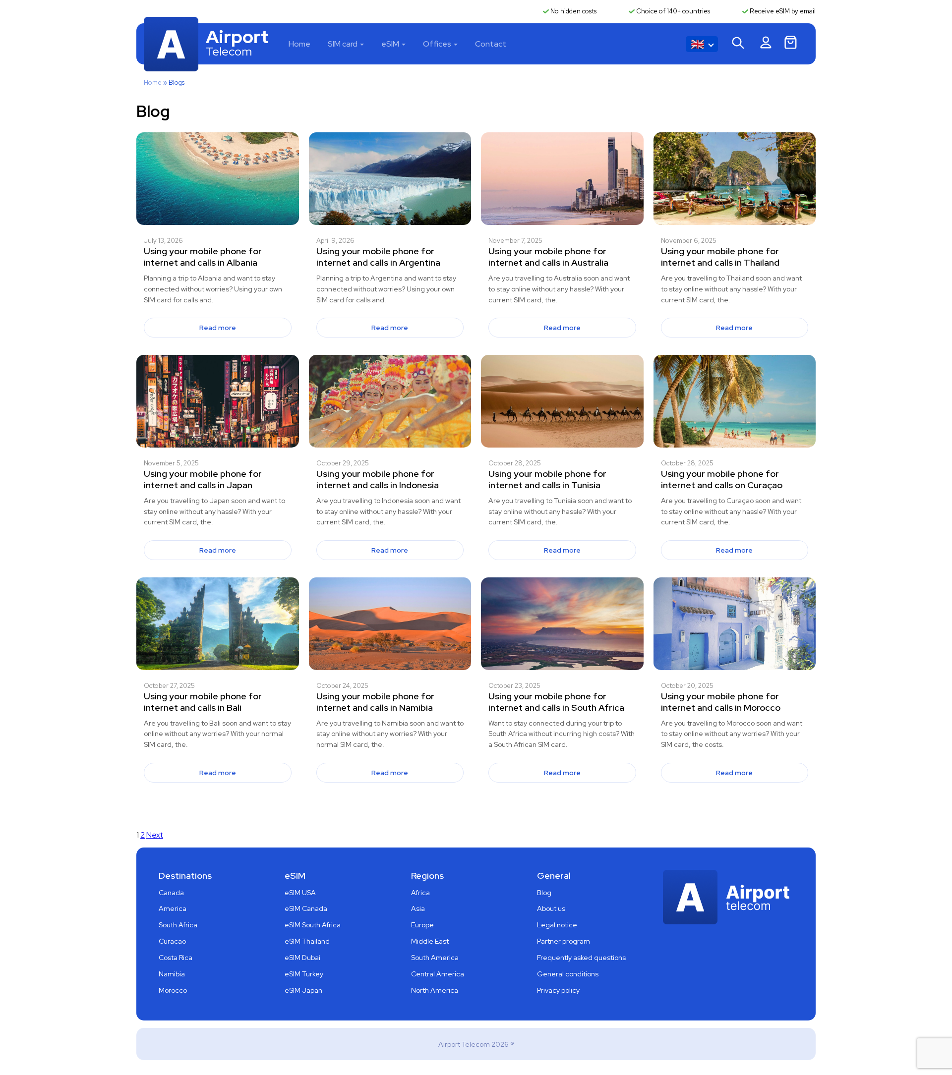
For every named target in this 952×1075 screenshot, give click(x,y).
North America (434, 990)
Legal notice (557, 924)
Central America (437, 973)
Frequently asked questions (581, 957)
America (172, 908)
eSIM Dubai (302, 957)
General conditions (567, 973)
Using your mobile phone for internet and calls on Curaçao (721, 479)
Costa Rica (175, 957)
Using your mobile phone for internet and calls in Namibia (375, 701)
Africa (420, 892)
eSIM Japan (303, 990)
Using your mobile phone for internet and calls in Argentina (378, 256)
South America (435, 957)
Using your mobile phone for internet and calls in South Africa (556, 701)
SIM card (342, 44)
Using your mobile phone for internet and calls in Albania (203, 256)
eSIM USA (300, 892)
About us (551, 908)
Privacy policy (558, 990)
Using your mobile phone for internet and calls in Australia (548, 256)
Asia (418, 908)
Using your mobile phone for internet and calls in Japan (203, 479)
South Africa (178, 924)
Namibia (172, 973)
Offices (437, 44)
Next (154, 835)
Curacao (172, 941)
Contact (490, 44)
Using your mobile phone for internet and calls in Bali (203, 701)
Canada (171, 892)
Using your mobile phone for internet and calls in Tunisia (547, 479)
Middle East (430, 941)
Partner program (563, 941)
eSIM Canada (306, 908)
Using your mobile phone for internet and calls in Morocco (720, 701)
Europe (422, 924)
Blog (544, 892)
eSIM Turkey (304, 973)
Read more (217, 327)
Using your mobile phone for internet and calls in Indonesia (377, 479)
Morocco (173, 990)
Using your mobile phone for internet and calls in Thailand (720, 256)
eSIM (390, 44)
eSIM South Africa (313, 924)
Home (299, 44)
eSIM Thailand (307, 941)
